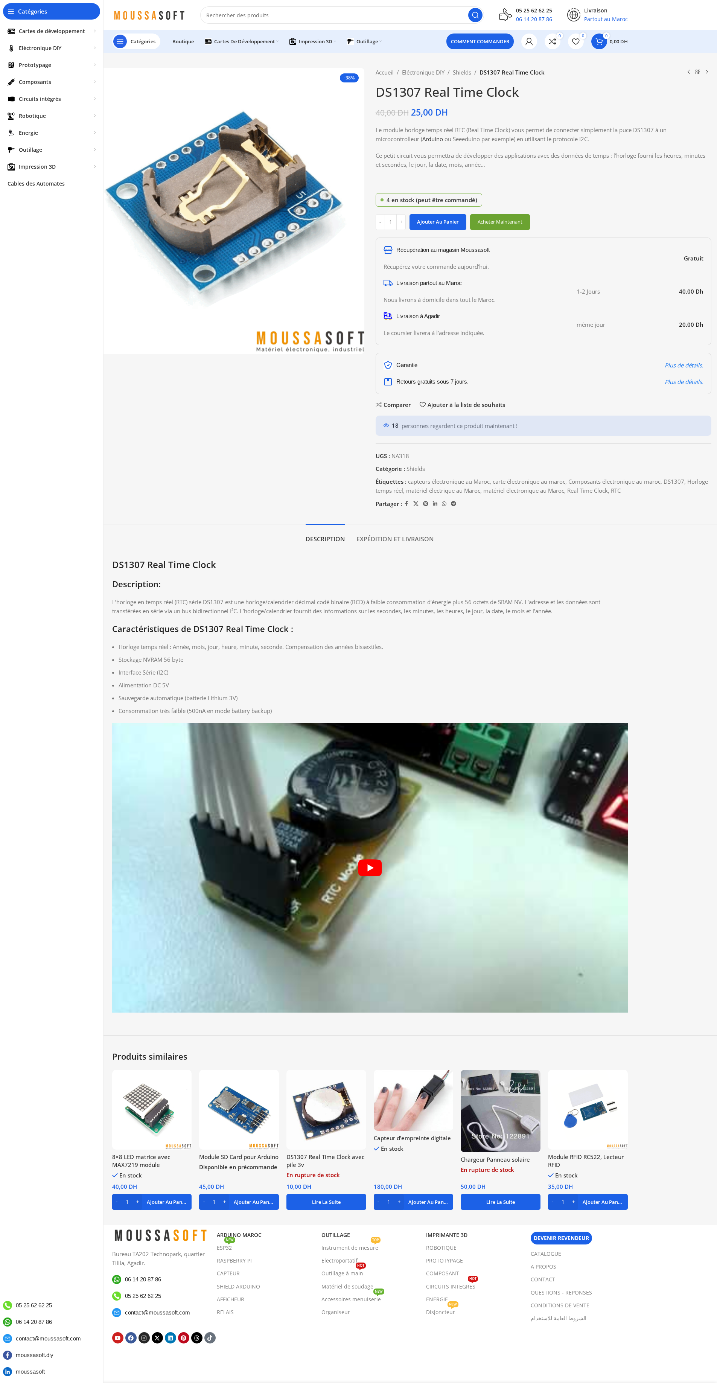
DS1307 (674, 481)
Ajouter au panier (438, 221)
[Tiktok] (210, 1337)
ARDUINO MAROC (239, 1234)
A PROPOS (543, 1266)
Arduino (432, 139)
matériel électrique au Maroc (443, 490)
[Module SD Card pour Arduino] (239, 1110)
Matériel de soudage (347, 1286)
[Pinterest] (183, 1337)
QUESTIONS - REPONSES (561, 1292)
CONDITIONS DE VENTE (560, 1305)
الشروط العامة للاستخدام (558, 1318)
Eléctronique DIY (423, 72)
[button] (152, 1202)
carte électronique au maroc (529, 481)
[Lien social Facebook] (406, 504)
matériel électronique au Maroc (523, 490)
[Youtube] (117, 1337)
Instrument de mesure (350, 1246)
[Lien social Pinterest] (426, 504)
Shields (462, 72)
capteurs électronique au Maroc (449, 481)
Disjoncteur (441, 1311)
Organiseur (335, 1312)
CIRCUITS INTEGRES (451, 1285)
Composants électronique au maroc (614, 481)
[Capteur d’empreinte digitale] (414, 1100)
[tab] (325, 535)
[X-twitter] (157, 1337)
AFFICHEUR (230, 1299)
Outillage (335, 1234)
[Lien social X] (416, 504)
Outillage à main (342, 1272)
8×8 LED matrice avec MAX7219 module (141, 1160)
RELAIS (225, 1312)
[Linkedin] (170, 1337)
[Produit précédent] (688, 72)
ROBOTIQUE (441, 1247)
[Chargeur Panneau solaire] (500, 1111)
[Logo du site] (148, 14)
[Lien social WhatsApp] (444, 504)
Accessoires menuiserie (352, 1298)
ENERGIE (437, 1299)
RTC (616, 490)
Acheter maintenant (500, 221)
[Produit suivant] (706, 72)
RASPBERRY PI (234, 1260)
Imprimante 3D (446, 1234)
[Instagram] (144, 1337)
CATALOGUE (546, 1253)
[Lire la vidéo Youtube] (370, 868)
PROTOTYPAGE (444, 1260)
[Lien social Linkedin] (435, 504)
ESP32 (225, 1246)
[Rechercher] (475, 15)
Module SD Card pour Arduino (239, 1157)
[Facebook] (131, 1337)
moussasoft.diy (34, 1355)
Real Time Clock (587, 490)
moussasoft (30, 1371)
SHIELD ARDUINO (238, 1286)
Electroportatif (339, 1260)
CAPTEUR (228, 1273)
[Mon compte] (529, 41)
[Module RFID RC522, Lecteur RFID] (588, 1110)
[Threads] (196, 1337)
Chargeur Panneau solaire (495, 1159)
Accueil (385, 72)
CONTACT (543, 1279)
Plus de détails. (684, 365)
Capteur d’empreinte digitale (412, 1138)
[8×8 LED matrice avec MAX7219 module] (152, 1110)
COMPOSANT (442, 1273)
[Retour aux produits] (697, 72)
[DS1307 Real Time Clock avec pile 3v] (326, 1110)
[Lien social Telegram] (453, 504)
